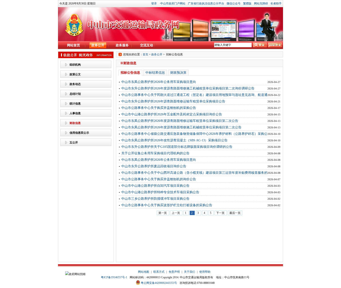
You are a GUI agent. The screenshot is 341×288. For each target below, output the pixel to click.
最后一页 (235, 213)
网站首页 (73, 45)
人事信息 (75, 113)
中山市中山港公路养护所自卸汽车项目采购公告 (155, 185)
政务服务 (122, 45)
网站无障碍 (261, 3)
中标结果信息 (155, 72)
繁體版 (247, 3)
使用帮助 (204, 271)
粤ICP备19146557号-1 (114, 277)
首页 (145, 54)
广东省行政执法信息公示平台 (206, 3)
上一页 (176, 213)
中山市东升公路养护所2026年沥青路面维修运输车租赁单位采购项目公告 (173, 101)
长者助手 (276, 3)
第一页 (162, 213)
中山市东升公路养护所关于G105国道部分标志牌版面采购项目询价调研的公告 (176, 147)
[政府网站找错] (75, 274)
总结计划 (75, 93)
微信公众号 (234, 3)
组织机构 (75, 64)
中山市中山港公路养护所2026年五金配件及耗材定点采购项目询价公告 (171, 114)
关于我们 (189, 271)
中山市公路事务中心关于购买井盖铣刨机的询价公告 (158, 179)
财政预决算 (178, 72)
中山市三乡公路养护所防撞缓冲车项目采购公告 (155, 198)
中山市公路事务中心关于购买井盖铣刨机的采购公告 (158, 108)
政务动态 (75, 84)
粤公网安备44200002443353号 (159, 283)
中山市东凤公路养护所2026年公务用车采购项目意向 (158, 82)
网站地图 (143, 271)
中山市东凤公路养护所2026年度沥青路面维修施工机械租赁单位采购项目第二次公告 (181, 127)
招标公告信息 (130, 72)
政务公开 (97, 45)
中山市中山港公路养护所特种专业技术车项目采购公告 (160, 192)
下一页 (220, 213)
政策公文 (75, 74)
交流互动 (146, 45)
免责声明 (174, 271)
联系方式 (158, 271)
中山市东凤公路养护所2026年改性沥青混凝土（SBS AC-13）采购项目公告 (174, 140)
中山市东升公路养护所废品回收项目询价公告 (153, 166)
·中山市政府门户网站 (172, 3)
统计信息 (75, 103)
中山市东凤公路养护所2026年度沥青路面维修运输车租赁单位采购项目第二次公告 (179, 121)
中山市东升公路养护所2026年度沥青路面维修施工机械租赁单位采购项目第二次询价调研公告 (187, 88)
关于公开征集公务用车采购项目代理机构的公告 (155, 153)
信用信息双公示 (79, 132)
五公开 (74, 142)
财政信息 (75, 123)
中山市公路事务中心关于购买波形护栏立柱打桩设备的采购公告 (166, 205)
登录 (154, 3)
